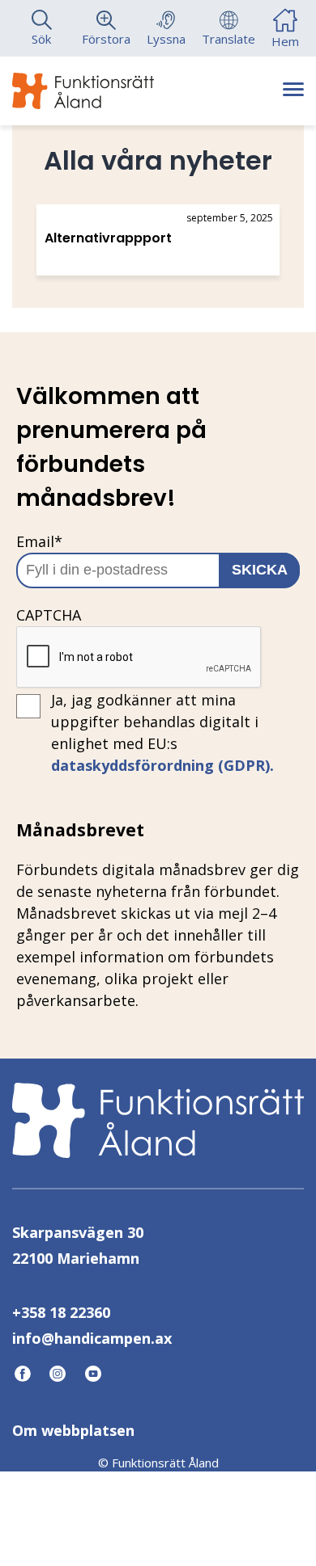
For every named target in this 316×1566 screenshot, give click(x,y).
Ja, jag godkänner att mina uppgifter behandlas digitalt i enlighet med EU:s (162, 732)
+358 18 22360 (61, 1312)
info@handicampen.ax (92, 1338)
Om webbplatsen (73, 1430)
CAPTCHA (48, 615)
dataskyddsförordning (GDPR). (162, 765)
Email (39, 541)
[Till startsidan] (83, 91)
